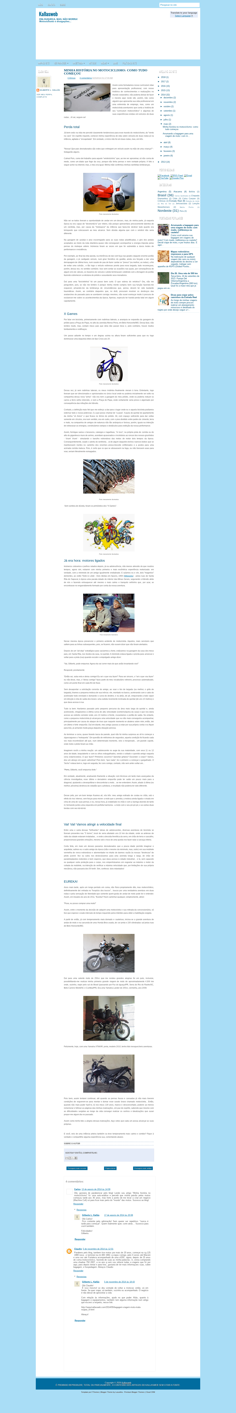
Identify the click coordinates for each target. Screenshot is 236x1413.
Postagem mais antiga (143, 1168)
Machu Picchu (187, 207)
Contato (51, 4)
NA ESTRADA (79, 63)
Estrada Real (175, 201)
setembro (168, 111)
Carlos (77, 1189)
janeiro (167, 155)
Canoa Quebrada (181, 196)
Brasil (162, 195)
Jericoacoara (181, 203)
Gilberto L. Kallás (50, 90)
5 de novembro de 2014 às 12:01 (98, 1249)
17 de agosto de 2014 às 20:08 (118, 1215)
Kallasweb (48, 14)
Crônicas (71, 78)
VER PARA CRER (61, 63)
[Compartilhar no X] (72, 1158)
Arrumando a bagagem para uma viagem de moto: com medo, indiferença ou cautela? (185, 229)
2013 (163, 162)
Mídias (105, 63)
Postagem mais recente (77, 1168)
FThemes (95, 1392)
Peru (182, 211)
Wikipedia (128, 576)
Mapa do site (43, 63)
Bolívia (192, 192)
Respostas (82, 1210)
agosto (167, 115)
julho (166, 119)
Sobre (62, 4)
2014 (163, 95)
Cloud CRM (150, 1392)
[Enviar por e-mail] (66, 1158)
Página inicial (110, 1168)
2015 (163, 90)
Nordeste (165, 210)
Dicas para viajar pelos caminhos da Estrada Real (184, 296)
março (167, 147)
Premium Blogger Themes (134, 1392)
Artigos (92, 63)
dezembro (168, 97)
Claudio (78, 1249)
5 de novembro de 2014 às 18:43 (119, 1282)
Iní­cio (40, 4)
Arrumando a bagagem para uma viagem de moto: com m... (178, 134)
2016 (163, 86)
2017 (163, 81)
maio (166, 124)
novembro (168, 102)
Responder (78, 1204)
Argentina (162, 191)
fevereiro (168, 151)
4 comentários (86, 78)
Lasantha (119, 1392)
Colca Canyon (189, 198)
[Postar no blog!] (69, 1158)
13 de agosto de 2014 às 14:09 (96, 1189)
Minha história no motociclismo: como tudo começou (105, 72)
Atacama (178, 191)
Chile (175, 198)
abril (166, 142)
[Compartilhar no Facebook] (76, 1158)
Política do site (130, 63)
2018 (163, 77)
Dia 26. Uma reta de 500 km (184, 273)
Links (115, 63)
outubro (167, 106)
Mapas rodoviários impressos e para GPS (182, 252)
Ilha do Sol (166, 204)
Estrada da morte (192, 201)
